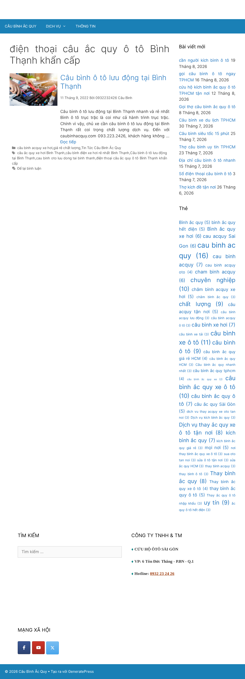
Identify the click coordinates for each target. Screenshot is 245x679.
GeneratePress (81, 671)
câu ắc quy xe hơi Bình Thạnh (41, 153)
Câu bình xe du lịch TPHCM (207, 120)
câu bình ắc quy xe (205, 379)
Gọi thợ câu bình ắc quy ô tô (207, 106)
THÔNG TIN (85, 26)
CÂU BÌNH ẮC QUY (20, 26)
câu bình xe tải (194, 334)
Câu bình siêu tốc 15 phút (204, 133)
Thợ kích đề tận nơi (197, 187)
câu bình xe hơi (213, 325)
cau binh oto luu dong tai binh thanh (65, 158)
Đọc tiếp (68, 141)
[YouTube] (38, 647)
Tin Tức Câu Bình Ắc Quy (101, 148)
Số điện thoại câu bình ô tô (205, 173)
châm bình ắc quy (215, 297)
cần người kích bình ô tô (204, 60)
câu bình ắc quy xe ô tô (207, 386)
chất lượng (201, 304)
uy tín (217, 502)
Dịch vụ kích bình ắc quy (213, 417)
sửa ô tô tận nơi (212, 460)
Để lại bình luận (29, 168)
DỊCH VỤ (53, 26)
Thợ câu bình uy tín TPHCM (207, 147)
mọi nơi (217, 447)
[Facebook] (24, 647)
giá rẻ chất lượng (66, 148)
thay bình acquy (220, 466)
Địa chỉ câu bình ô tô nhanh (207, 160)
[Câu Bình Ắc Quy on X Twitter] (52, 647)
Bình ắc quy (194, 222)
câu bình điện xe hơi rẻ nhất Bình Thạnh (97, 153)
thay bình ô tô (193, 474)
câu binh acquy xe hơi (34, 148)
